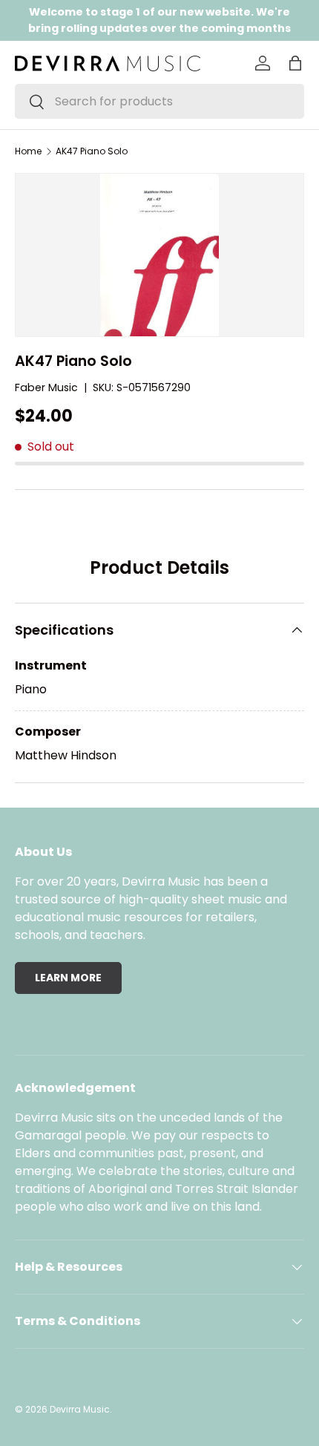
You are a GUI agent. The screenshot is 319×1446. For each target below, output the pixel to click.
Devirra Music (80, 1409)
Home (28, 151)
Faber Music (46, 387)
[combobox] (159, 101)
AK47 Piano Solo (92, 151)
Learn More (68, 977)
